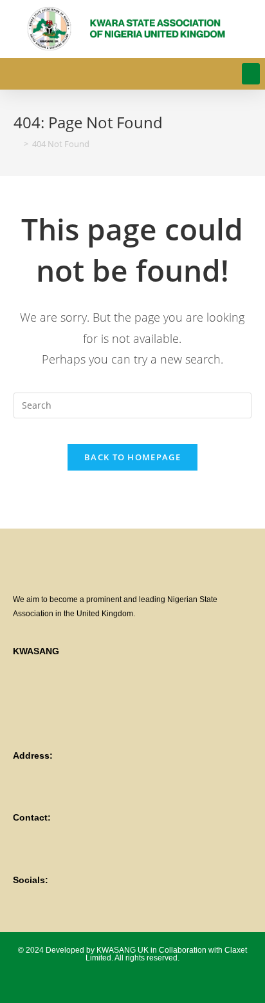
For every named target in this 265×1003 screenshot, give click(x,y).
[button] (251, 73)
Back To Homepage (132, 457)
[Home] (17, 144)
